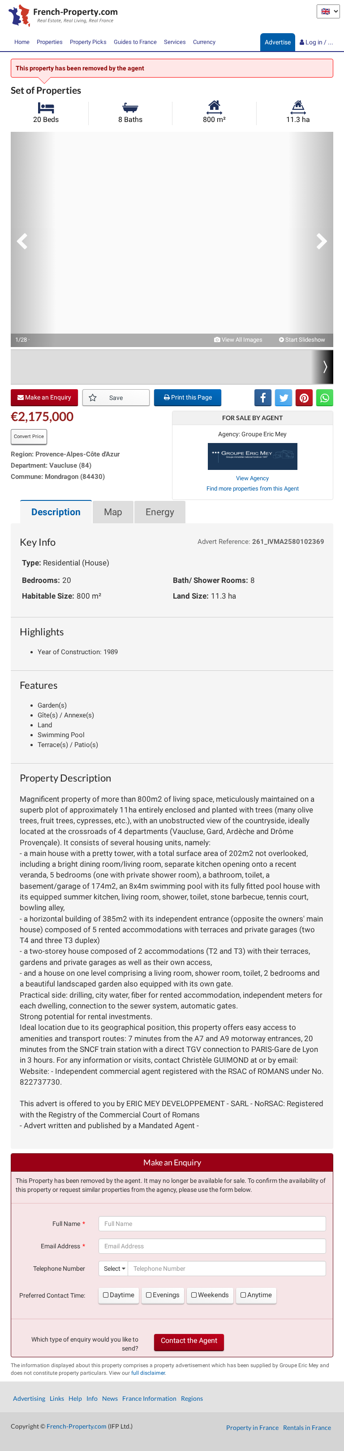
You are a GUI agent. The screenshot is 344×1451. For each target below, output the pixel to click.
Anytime (259, 1295)
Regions (192, 1398)
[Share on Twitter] (283, 397)
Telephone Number (59, 1268)
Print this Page (191, 397)
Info (92, 1398)
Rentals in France (307, 1427)
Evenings (166, 1295)
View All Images (241, 339)
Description (56, 512)
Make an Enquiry (47, 397)
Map (113, 512)
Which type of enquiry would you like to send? (84, 1344)
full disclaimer (148, 1373)
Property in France (252, 1427)
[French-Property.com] (60, 16)
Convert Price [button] (29, 436)
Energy (160, 512)
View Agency (252, 478)
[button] (33, 239)
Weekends (213, 1295)
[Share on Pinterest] (304, 397)
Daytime (122, 1295)
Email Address (60, 1246)
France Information (149, 1398)
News (110, 1398)
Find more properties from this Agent (252, 488)
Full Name (66, 1223)
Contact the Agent (189, 1340)
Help (75, 1398)
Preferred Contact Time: (52, 1295)
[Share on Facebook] (262, 397)
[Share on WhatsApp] (324, 397)
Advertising (29, 1398)
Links (57, 1398)
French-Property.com (77, 1426)
